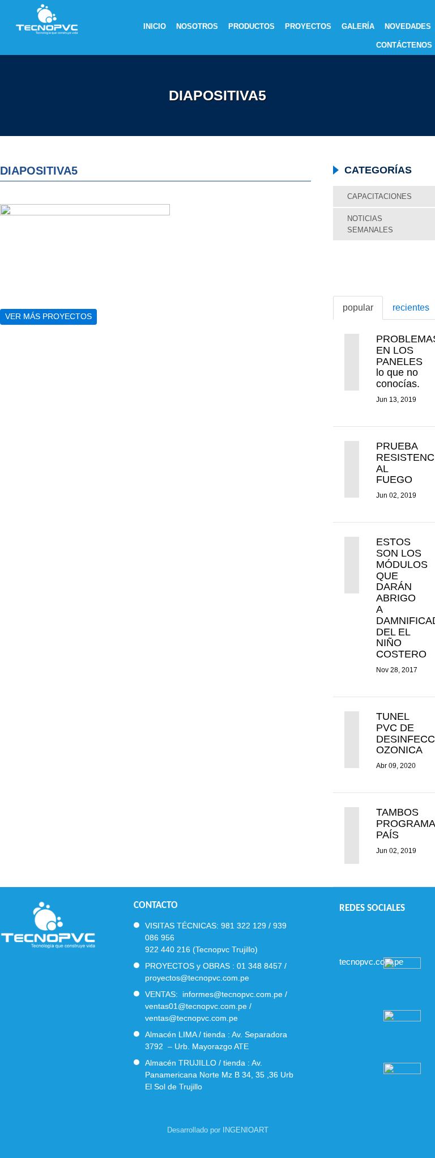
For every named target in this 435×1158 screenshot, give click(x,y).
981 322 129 (243, 925)
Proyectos (308, 27)
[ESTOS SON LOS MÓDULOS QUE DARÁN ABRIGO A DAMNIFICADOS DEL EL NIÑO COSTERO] (352, 565)
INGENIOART (245, 1130)
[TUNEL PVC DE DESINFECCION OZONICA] (352, 739)
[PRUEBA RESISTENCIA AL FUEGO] (352, 469)
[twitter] (364, 932)
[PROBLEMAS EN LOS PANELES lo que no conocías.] (352, 362)
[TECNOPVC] (48, 923)
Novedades (408, 27)
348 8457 (265, 965)
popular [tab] (358, 307)
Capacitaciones (379, 196)
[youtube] (385, 932)
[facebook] (344, 932)
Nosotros (197, 27)
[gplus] (405, 932)
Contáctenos (404, 45)
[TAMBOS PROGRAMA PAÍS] (352, 835)
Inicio (154, 27)
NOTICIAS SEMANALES (370, 224)
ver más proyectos (48, 316)
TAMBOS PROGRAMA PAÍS (405, 824)
